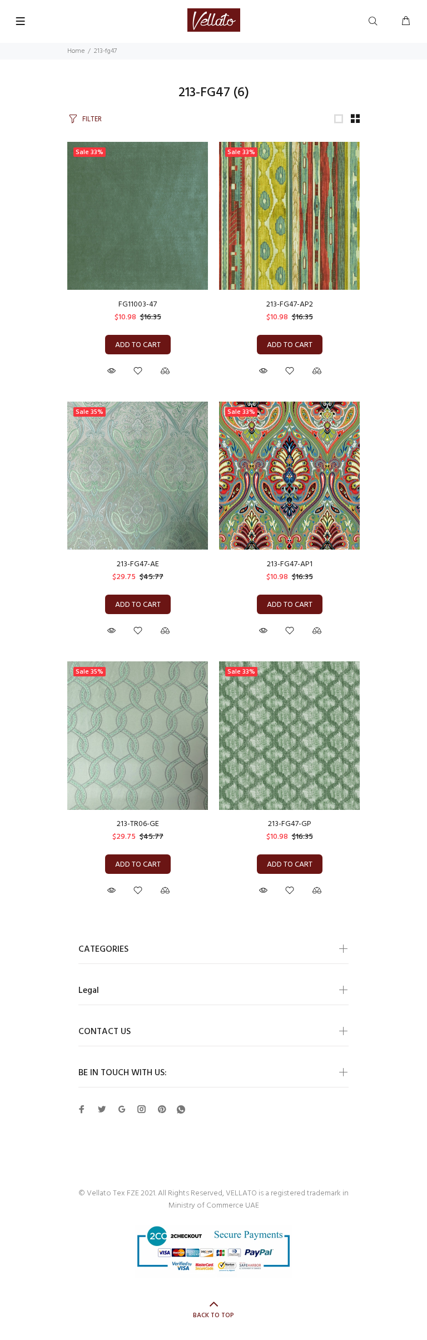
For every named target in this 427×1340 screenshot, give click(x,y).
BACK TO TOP (213, 1315)
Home (76, 51)
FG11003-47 (137, 304)
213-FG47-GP (289, 824)
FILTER (92, 119)
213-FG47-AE (138, 564)
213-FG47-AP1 (289, 564)
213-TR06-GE (138, 824)
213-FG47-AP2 (289, 304)
